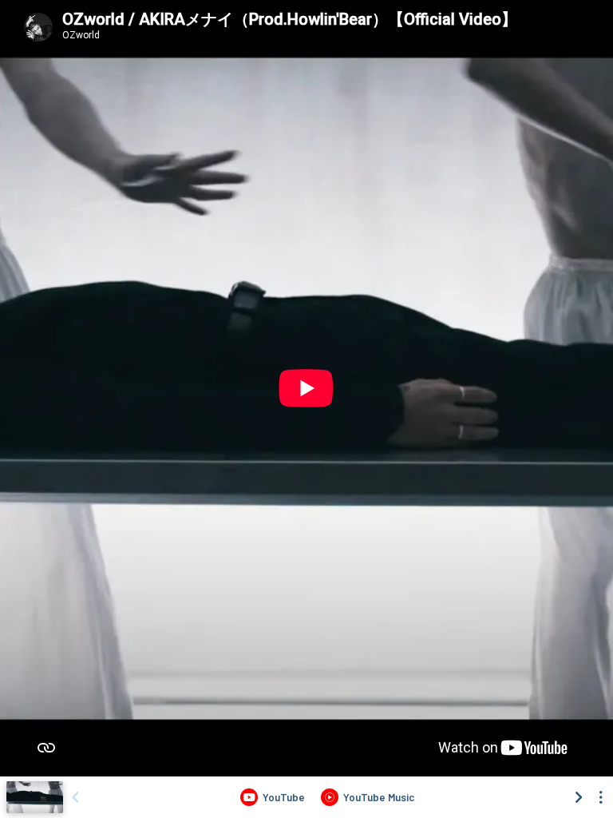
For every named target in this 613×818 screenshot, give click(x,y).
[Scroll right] (578, 797)
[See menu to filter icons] (601, 797)
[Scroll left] (75, 797)
